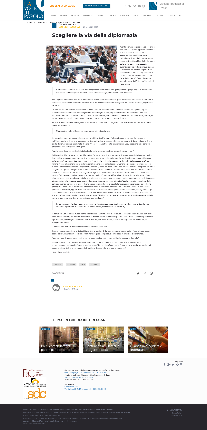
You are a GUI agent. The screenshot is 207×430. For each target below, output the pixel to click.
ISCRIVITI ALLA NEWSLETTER (96, 6)
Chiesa (29, 22)
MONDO (63, 15)
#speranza (94, 264)
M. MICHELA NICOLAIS (72, 286)
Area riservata (176, 410)
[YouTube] (177, 366)
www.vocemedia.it (72, 386)
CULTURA (112, 15)
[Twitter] (173, 366)
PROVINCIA (88, 15)
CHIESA (100, 15)
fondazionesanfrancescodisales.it (78, 377)
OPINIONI (147, 15)
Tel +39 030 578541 (100, 372)
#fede (83, 264)
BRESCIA (75, 15)
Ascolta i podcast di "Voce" (172, 5)
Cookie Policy (177, 413)
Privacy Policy (177, 415)
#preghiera (71, 264)
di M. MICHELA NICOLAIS (70, 27)
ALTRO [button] (170, 15)
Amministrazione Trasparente (34, 424)
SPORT (136, 15)
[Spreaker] (169, 366)
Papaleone (57, 264)
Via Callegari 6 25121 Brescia (76, 389)
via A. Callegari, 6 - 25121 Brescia (77, 372)
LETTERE (159, 15)
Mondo (41, 22)
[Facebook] (164, 366)
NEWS (53, 15)
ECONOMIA (124, 15)
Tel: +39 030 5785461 (97, 389)
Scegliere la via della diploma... (66, 22)
